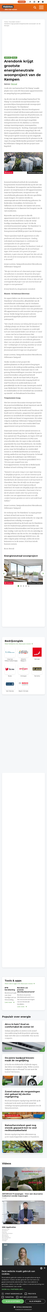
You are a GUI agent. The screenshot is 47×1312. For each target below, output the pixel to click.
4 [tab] (26, 586)
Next (42, 573)
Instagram (34, 2)
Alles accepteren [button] (13, 1301)
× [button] (44, 1268)
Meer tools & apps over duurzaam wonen (19, 983)
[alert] (23, 1288)
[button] (23, 1289)
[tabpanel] (23, 571)
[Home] (9, 7)
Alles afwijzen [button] (35, 1301)
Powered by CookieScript (23, 1309)
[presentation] (23, 1036)
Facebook (30, 2)
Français (21, 1)
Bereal (14, 84)
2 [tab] (21, 586)
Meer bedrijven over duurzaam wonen (18, 644)
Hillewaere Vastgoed (35, 583)
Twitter (39, 2)
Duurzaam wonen (14, 22)
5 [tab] (28, 586)
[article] (10, 654)
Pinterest (43, 2)
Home (6, 22)
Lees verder (18, 1286)
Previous (4, 573)
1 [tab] (18, 586)
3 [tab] (23, 586)
